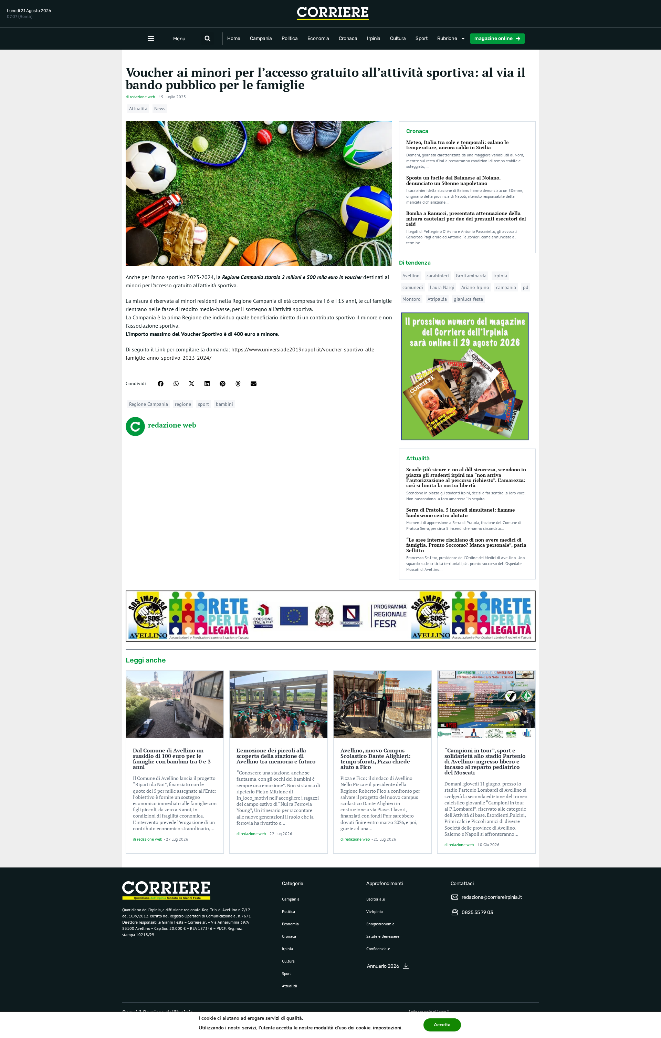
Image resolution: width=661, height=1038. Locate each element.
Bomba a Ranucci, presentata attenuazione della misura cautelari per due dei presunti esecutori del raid (466, 218)
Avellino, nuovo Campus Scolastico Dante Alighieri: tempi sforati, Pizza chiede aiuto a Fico (375, 759)
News (159, 108)
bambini (224, 404)
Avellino (411, 275)
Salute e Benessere (382, 936)
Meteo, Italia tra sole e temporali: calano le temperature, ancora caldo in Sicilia (457, 145)
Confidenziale (378, 948)
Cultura (398, 38)
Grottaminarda (471, 275)
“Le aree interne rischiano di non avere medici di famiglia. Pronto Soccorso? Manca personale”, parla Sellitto (466, 545)
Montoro (411, 299)
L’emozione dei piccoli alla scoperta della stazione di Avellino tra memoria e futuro (276, 756)
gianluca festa (468, 299)
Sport (422, 38)
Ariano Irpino (475, 287)
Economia (318, 38)
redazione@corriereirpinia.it (492, 897)
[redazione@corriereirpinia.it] (455, 897)
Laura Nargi (442, 287)
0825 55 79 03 (477, 912)
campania (506, 287)
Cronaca (348, 38)
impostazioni (387, 1028)
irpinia (500, 275)
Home (233, 38)
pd (525, 287)
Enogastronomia (380, 923)
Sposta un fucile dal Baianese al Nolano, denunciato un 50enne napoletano (453, 180)
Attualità (138, 108)
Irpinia (373, 38)
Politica (290, 38)
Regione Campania (148, 404)
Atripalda (437, 299)
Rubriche (447, 38)
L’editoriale (375, 899)
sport (203, 404)
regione (183, 404)
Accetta (442, 1024)
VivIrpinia (374, 911)
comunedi (412, 287)
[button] (207, 38)
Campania (261, 38)
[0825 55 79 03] (455, 912)
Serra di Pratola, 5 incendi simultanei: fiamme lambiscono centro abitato (460, 512)
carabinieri (438, 275)
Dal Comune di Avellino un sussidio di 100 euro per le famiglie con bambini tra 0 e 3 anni (172, 759)
